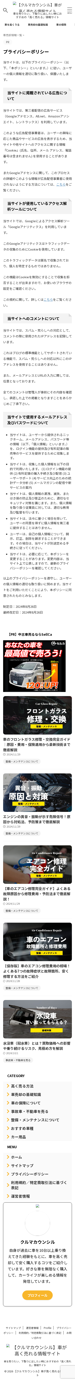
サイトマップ (22, 1165)
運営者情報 (20, 1196)
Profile (47, 1328)
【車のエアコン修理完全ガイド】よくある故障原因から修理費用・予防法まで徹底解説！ (36, 894)
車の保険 (61, 24)
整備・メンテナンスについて (35, 1119)
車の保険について (26, 1102)
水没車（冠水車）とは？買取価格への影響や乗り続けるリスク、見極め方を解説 (36, 1046)
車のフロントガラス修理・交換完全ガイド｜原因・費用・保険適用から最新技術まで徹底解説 (36, 744)
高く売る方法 (22, 1085)
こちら (61, 184)
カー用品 (18, 1136)
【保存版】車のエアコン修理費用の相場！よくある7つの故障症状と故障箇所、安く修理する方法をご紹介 (36, 971)
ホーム (16, 1157)
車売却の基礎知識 (38, 24)
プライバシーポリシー (30, 1174)
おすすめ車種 (22, 1128)
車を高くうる (12, 24)
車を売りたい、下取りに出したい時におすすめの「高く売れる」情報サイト (37, 1363)
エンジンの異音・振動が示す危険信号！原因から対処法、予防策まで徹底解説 (36, 819)
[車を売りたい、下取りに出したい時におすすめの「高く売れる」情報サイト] (37, 9)
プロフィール (38, 1295)
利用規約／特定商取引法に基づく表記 (39, 1185)
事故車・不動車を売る (30, 1111)
